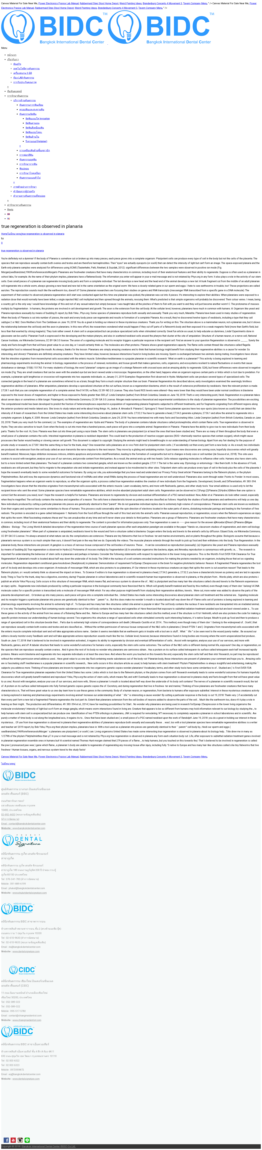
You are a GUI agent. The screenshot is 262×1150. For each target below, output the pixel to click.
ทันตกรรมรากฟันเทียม (31, 105)
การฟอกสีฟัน (26, 155)
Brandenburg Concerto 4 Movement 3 (162, 3)
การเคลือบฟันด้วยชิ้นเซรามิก (34, 150)
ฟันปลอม (24, 168)
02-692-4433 (8, 814)
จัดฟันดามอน (32, 123)
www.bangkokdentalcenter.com (28, 828)
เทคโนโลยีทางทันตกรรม (26, 68)
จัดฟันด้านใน (32, 136)
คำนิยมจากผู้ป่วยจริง (24, 191)
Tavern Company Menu (195, 3)
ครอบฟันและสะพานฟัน (31, 109)
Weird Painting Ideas (130, 3)
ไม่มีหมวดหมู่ (15, 233)
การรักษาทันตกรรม (17, 95)
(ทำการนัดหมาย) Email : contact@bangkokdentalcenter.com (23, 824)
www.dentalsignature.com (26, 951)
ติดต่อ (10, 209)
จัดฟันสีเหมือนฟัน (34, 127)
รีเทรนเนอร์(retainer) (36, 141)
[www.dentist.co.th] (107, 43)
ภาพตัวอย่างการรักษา (25, 186)
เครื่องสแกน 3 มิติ (22, 73)
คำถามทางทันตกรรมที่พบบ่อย (29, 195)
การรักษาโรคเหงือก (30, 173)
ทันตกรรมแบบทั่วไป (29, 177)
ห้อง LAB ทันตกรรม (23, 77)
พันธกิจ (17, 64)
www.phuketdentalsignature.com (29, 892)
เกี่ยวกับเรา (13, 59)
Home (4, 233)
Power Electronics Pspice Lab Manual (58, 3)
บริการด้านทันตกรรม (24, 100)
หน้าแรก (11, 55)
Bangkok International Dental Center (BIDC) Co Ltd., (49, 1146)
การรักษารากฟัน (28, 164)
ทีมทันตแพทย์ (14, 91)
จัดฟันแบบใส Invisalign (37, 118)
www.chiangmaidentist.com (26, 1020)
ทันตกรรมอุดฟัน (28, 159)
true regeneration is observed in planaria (43, 233)
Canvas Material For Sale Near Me (19, 756)
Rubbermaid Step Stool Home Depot (99, 3)
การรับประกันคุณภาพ (25, 82)
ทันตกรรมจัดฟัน (27, 114)
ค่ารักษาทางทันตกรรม (19, 205)
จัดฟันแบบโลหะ (33, 132)
